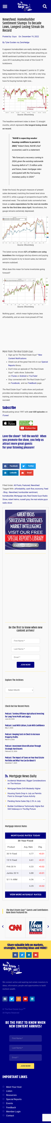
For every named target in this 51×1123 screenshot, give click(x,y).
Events (9, 1103)
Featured (26, 485)
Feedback (32, 383)
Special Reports (14, 1099)
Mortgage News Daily (23, 776)
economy (39, 489)
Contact (10, 1115)
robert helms (13, 499)
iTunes (14, 376)
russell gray (25, 499)
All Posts (17, 485)
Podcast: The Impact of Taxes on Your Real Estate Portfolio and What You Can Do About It (24, 759)
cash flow (30, 489)
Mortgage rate (20, 496)
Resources (11, 1095)
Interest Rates (31, 894)
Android (23, 376)
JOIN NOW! (25, 665)
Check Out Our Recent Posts (17, 706)
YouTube (33, 376)
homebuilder (7, 496)
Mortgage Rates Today (25, 835)
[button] (5, 6)
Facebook (15, 383)
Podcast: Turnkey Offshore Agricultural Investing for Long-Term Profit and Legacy (24, 715)
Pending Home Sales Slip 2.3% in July (24, 801)
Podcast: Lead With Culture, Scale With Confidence (25, 725)
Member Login (13, 1111)
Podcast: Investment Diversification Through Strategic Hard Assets (23, 747)
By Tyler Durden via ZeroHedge (15, 42)
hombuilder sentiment (28, 492)
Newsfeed (35, 485)
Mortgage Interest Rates (16, 826)
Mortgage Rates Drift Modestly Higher (24, 788)
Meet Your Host (14, 1087)
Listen (9, 1091)
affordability (19, 489)
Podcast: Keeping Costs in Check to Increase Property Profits (22, 736)
